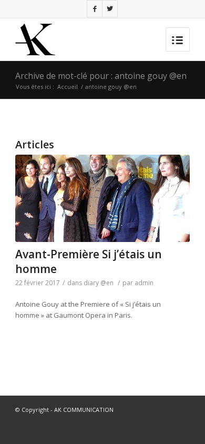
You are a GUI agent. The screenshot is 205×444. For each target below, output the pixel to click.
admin (144, 282)
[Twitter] (109, 9)
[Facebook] (94, 9)
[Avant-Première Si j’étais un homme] (102, 198)
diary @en (99, 282)
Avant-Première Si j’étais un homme (88, 261)
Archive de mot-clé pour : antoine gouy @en (101, 76)
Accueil (67, 86)
